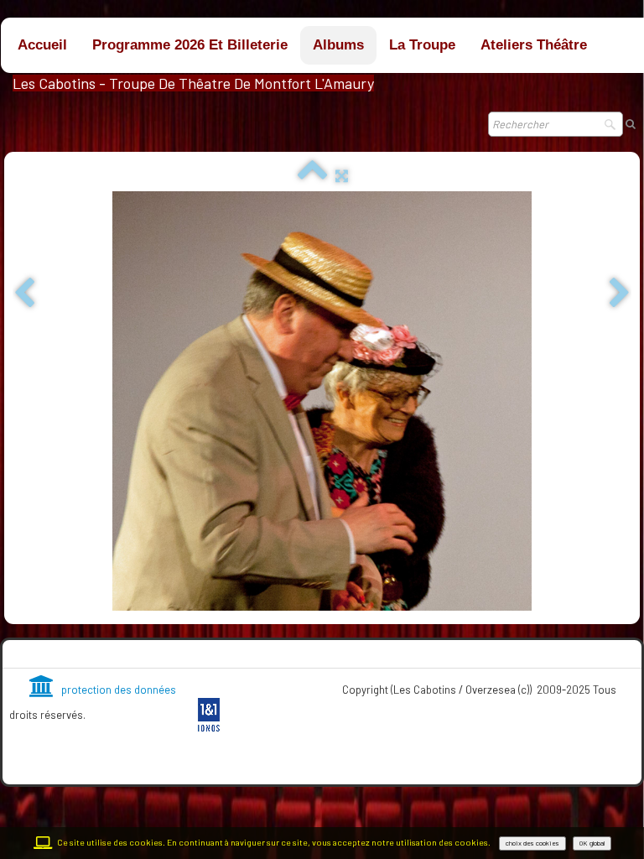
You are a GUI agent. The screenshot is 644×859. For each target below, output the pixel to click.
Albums (338, 45)
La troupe (422, 45)
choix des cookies (532, 843)
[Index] (312, 175)
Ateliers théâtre (533, 45)
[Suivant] (619, 294)
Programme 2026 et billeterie (190, 45)
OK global (592, 843)
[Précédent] (24, 294)
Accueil (42, 45)
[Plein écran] (341, 175)
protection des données (118, 689)
